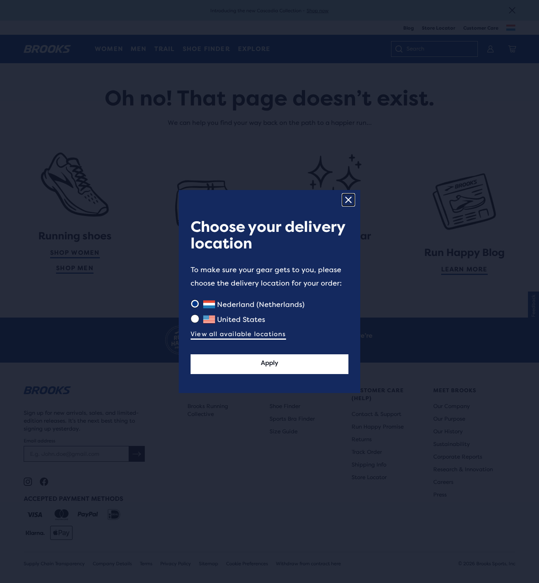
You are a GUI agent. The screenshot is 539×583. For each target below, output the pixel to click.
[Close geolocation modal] (348, 200)
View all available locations (238, 334)
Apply (269, 363)
